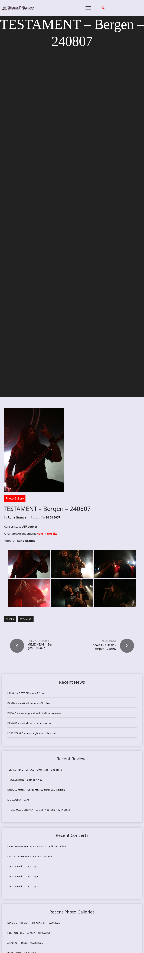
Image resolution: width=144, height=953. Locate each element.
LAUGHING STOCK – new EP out (26, 693)
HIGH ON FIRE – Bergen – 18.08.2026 (29, 932)
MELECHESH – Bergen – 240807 (40, 646)
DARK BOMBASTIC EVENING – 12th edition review (36, 846)
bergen (10, 619)
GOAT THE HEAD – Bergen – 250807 (104, 647)
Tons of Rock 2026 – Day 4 (22, 866)
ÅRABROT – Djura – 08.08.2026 (25, 942)
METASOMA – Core (18, 799)
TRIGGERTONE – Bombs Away (24, 779)
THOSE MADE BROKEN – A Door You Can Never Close (38, 809)
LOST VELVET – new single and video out (31, 733)
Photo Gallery (15, 498)
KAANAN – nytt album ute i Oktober (28, 703)
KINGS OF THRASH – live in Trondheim (30, 856)
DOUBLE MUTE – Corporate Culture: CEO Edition (36, 789)
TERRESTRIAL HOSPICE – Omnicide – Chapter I (34, 769)
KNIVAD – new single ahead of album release (34, 713)
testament (25, 619)
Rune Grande (17, 517)
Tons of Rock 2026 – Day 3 (22, 876)
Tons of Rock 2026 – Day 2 (22, 886)
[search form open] (103, 8)
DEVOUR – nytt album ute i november (30, 723)
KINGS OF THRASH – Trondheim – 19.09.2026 (33, 922)
